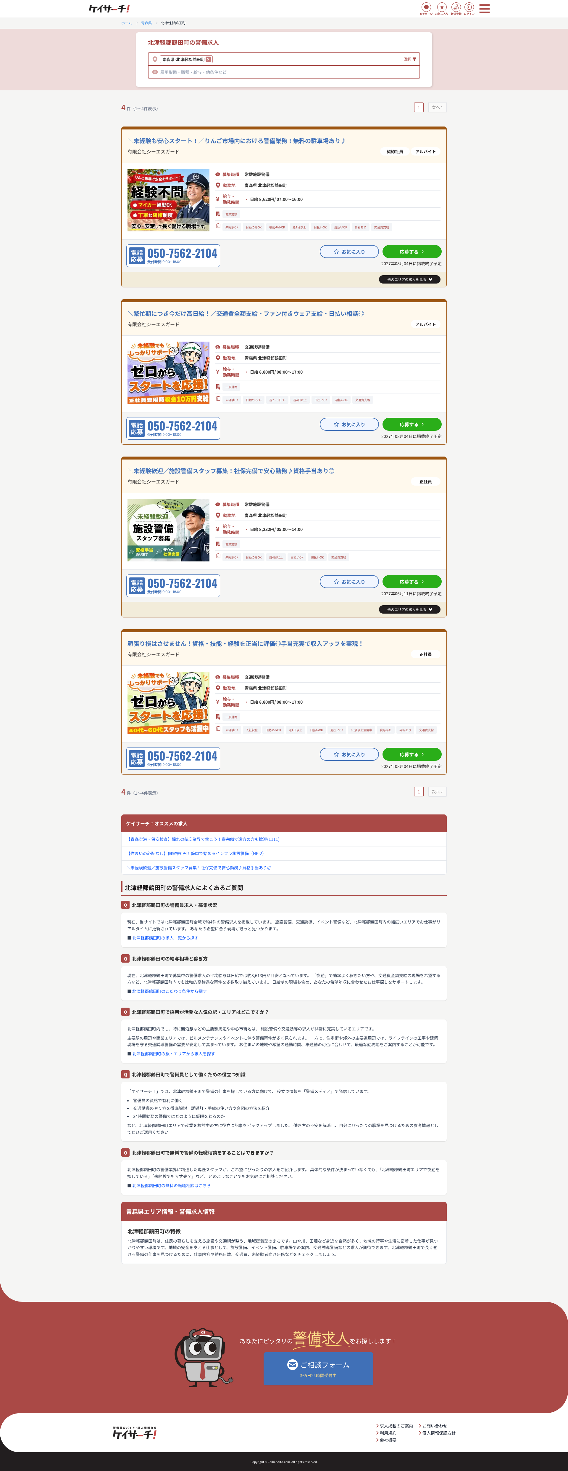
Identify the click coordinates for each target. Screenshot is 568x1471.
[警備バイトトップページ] (109, 9)
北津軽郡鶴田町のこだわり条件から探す (169, 991)
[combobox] (214, 59)
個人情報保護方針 (439, 1433)
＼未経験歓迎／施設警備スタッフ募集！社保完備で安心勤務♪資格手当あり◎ (198, 867)
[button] (208, 59)
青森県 (146, 22)
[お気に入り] (442, 7)
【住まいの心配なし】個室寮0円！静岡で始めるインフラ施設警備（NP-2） (196, 853)
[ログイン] (469, 7)
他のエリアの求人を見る (406, 279)
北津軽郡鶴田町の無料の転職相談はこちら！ (173, 1185)
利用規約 (388, 1433)
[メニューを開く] (484, 9)
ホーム (126, 22)
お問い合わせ (434, 1426)
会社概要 (388, 1440)
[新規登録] (456, 7)
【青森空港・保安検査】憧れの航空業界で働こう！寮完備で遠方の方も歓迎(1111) (203, 839)
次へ (436, 107)
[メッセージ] (426, 7)
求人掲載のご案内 (396, 1426)
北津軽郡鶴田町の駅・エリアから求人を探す (173, 1054)
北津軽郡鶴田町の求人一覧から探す (165, 938)
